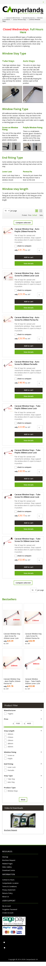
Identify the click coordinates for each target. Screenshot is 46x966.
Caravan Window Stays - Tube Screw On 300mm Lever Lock (27, 539)
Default (34, 215)
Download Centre (8, 870)
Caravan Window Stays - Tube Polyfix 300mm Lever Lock (27, 407)
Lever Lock (12, 767)
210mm (10, 737)
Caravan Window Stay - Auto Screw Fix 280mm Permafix (27, 362)
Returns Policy (7, 893)
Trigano (10, 714)
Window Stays (13, 791)
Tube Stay (11, 779)
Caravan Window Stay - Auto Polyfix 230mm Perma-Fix (27, 230)
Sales (41, 215)
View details (28, 263)
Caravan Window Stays (19, 19)
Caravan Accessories (29, 18)
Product (24, 215)
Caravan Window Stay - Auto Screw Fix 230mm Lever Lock (27, 274)
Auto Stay (11, 782)
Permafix (11, 770)
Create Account (7, 913)
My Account (6, 906)
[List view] (36, 210)
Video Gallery (7, 867)
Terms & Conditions (9, 886)
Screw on (11, 755)
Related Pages (7, 864)
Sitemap (5, 857)
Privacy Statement (8, 890)
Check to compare (24, 246)
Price (29, 215)
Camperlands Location (10, 883)
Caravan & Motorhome (13, 18)
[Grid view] (40, 210)
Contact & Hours (8, 880)
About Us (5, 897)
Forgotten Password (9, 909)
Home (3, 18)
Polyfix (10, 758)
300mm (10, 747)
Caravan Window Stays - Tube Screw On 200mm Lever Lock (27, 495)
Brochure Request (10, 830)
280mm (10, 743)
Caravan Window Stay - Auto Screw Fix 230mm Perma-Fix (27, 318)
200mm (10, 734)
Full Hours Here (31, 30)
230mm (10, 740)
